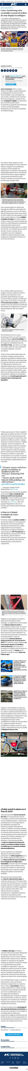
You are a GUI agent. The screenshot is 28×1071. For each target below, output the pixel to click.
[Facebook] (2, 70)
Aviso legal (13, 1062)
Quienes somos (2, 1062)
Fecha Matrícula (25, 1062)
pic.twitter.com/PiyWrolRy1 (13, 484)
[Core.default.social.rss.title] (18, 1058)
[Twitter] (5, 70)
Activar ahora (10, 84)
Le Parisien (13, 502)
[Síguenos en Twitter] (12, 1058)
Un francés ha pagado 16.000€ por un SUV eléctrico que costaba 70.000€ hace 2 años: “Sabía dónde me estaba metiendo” (19, 679)
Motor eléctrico (4, 1030)
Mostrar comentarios (14, 1034)
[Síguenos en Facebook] (10, 1058)
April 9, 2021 (14, 489)
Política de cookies (18, 1062)
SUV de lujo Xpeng (18, 1)
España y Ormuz (9, 1)
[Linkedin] (7, 70)
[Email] (16, 70)
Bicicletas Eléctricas (7, 8)
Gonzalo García (6, 66)
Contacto (8, 1061)
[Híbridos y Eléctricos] (14, 1055)
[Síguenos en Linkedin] (15, 1058)
